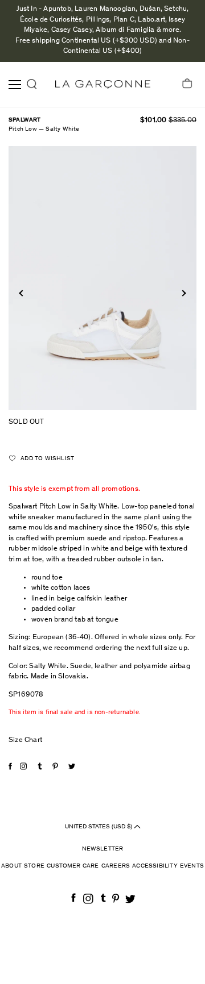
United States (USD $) (99, 826)
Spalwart (25, 120)
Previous (22, 293)
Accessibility (155, 866)
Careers (115, 866)
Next (182, 293)
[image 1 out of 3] (102, 278)
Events (192, 866)
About (11, 866)
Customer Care (73, 866)
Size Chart (25, 740)
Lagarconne (102, 84)
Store (34, 866)
